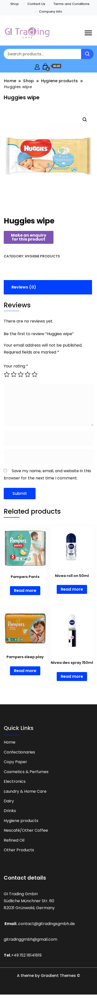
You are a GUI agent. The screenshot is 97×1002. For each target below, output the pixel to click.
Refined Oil (14, 840)
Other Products (19, 850)
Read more (25, 590)
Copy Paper (15, 762)
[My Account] (37, 66)
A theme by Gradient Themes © (48, 975)
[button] (84, 119)
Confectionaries (19, 752)
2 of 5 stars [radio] (14, 374)
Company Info (50, 11)
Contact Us (36, 3)
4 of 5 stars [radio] (28, 374)
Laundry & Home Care (25, 791)
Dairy (9, 801)
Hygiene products (42, 256)
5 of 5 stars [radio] (35, 374)
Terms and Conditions (71, 3)
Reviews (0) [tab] (23, 287)
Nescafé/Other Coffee (26, 830)
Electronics (15, 781)
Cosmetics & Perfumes (26, 772)
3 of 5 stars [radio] (21, 374)
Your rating (16, 366)
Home (9, 742)
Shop (14, 3)
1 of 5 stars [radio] (7, 374)
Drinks (10, 811)
